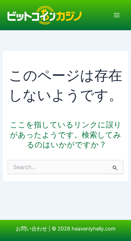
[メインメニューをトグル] (116, 15)
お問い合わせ (31, 229)
